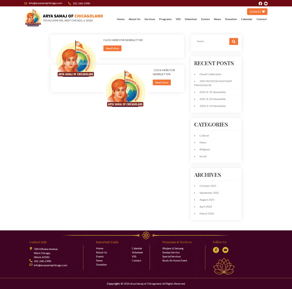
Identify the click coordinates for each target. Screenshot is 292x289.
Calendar (246, 19)
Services (149, 19)
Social (203, 156)
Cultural (204, 135)
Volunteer (191, 19)
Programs (165, 19)
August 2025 (207, 199)
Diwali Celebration (210, 74)
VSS (178, 19)
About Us (134, 19)
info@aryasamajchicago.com (45, 3)
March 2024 (207, 213)
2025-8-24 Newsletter (213, 98)
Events (205, 19)
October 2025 (208, 185)
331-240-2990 (81, 3)
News (217, 19)
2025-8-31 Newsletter (213, 92)
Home (121, 19)
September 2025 (209, 192)
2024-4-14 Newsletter (213, 105)
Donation (231, 19)
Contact (262, 19)
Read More (112, 48)
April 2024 (206, 206)
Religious (205, 149)
